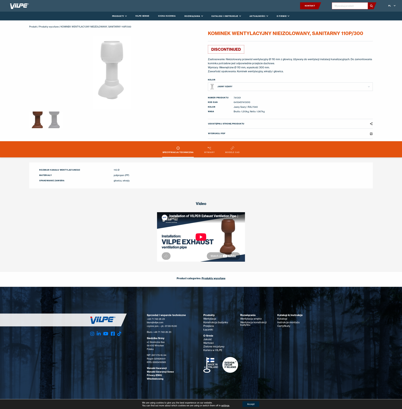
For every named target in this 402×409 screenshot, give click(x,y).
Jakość (207, 339)
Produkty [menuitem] (118, 16)
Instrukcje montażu (288, 322)
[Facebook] (113, 334)
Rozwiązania (247, 315)
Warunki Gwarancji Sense (160, 371)
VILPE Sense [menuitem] (142, 16)
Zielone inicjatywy (213, 346)
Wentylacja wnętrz (251, 318)
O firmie (208, 335)
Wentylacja (209, 318)
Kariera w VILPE (212, 350)
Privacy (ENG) (154, 375)
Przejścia (208, 325)
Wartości (208, 342)
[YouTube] (105, 334)
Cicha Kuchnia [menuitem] (167, 16)
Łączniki (208, 329)
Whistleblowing (155, 378)
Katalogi (282, 318)
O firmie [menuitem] (282, 16)
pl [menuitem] (389, 6)
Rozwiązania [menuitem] (192, 16)
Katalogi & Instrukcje (290, 315)
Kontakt (310, 6)
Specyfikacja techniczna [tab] (178, 152)
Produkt (33, 26)
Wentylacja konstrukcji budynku (253, 323)
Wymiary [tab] (209, 152)
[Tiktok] (119, 334)
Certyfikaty (283, 325)
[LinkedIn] (98, 334)
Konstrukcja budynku (215, 322)
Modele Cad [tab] (232, 152)
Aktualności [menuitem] (257, 16)
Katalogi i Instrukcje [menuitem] (225, 16)
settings (225, 405)
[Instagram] (92, 334)
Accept (251, 404)
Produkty (209, 315)
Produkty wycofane (49, 26)
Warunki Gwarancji (157, 368)
